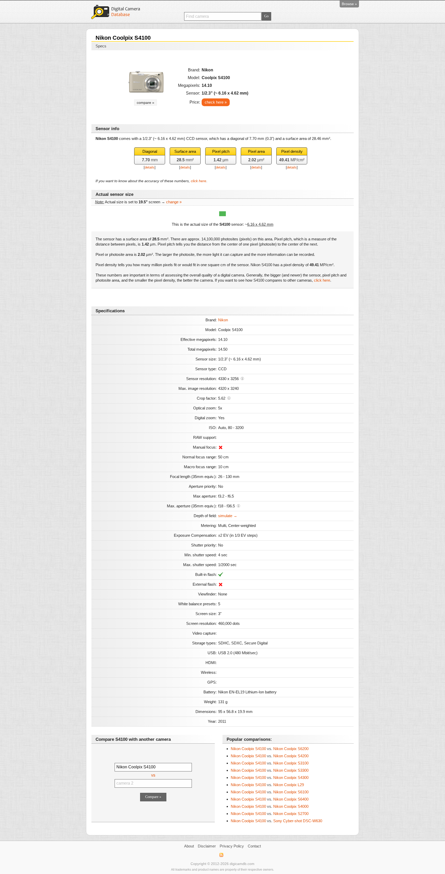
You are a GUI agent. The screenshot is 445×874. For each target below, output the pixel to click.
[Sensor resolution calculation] (242, 378)
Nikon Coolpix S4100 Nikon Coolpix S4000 (270, 806)
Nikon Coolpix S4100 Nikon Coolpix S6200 (270, 748)
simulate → (227, 516)
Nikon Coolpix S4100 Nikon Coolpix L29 (267, 785)
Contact (254, 846)
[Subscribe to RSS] (221, 855)
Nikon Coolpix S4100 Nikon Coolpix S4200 (270, 756)
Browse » (349, 4)
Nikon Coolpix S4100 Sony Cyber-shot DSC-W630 (276, 821)
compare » (145, 102)
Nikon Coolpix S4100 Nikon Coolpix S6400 (270, 799)
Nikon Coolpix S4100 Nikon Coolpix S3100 (270, 763)
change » (174, 202)
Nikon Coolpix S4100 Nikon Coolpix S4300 (270, 777)
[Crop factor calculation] (229, 398)
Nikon (223, 320)
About (189, 846)
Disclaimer (207, 846)
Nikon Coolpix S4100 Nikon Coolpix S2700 (270, 813)
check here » (216, 102)
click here (198, 181)
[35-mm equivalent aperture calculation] (238, 505)
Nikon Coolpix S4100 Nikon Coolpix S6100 (270, 792)
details (150, 167)
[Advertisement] (305, 85)
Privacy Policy (232, 846)
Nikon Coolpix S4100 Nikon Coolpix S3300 (270, 770)
